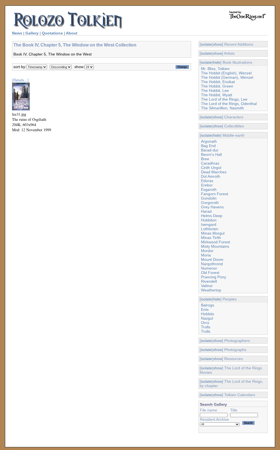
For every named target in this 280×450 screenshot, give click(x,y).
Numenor (209, 268)
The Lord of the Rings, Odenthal (229, 103)
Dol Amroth (210, 176)
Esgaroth (209, 189)
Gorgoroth (210, 202)
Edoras (207, 181)
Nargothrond (212, 264)
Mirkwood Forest (215, 242)
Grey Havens (212, 207)
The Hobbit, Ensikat (218, 82)
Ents (205, 309)
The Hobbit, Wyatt (216, 95)
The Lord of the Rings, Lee (224, 99)
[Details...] (20, 80)
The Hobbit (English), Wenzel (226, 73)
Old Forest (210, 272)
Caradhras (210, 163)
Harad (206, 211)
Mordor (207, 251)
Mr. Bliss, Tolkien (215, 68)
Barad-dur (209, 150)
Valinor (207, 286)
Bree (205, 159)
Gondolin (209, 198)
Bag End (208, 146)
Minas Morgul (212, 233)
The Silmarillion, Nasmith (222, 108)
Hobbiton (209, 220)
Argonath (209, 141)
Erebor (207, 185)
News (17, 33)
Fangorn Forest (214, 194)
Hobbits (207, 314)
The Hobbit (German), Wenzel (227, 77)
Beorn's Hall (211, 154)
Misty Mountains (215, 246)
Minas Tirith (211, 237)
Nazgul (207, 318)
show (217, 44)
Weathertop (211, 290)
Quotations (52, 33)
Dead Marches (213, 172)
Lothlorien (209, 229)
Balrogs (207, 305)
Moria (206, 255)
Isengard (208, 224)
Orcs (205, 322)
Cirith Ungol (211, 167)
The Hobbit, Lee (215, 90)
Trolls (205, 327)
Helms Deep (211, 216)
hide (216, 62)
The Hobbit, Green (217, 86)
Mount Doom (212, 259)
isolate (206, 44)
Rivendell (209, 281)
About (71, 33)
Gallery (32, 33)
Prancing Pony (213, 277)
